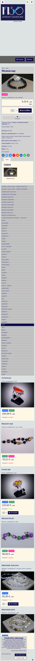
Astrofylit (5, 236)
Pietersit (4, 332)
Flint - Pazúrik (6, 246)
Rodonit (4, 340)
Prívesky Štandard (8, 210)
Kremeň (4, 278)
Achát (3, 220)
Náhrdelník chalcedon (10, 565)
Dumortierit (6, 244)
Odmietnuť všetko (20, 658)
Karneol (4, 272)
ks (6, 512)
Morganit (5, 314)
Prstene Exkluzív (7, 212)
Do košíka (25, 110)
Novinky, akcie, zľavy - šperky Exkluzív (14, 186)
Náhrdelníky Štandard (9, 194)
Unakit (4, 369)
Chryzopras (5, 265)
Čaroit (4, 241)
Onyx (3, 325)
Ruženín (4, 345)
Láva (3, 298)
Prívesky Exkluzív (7, 207)
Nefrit (4, 319)
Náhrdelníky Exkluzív (9, 192)
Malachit (5, 306)
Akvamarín (5, 223)
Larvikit (4, 296)
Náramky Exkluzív (7, 197)
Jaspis (3, 270)
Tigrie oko (5, 358)
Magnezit (5, 304)
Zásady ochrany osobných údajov (18, 650)
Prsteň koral (6, 378)
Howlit (4, 257)
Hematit (4, 254)
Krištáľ (4, 280)
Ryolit (4, 348)
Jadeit (3, 267)
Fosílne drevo (6, 251)
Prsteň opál (6, 470)
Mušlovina (5, 317)
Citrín (4, 238)
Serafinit (5, 351)
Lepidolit (5, 301)
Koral (3, 275)
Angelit (4, 231)
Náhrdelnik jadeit (8, 610)
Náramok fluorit (8, 518)
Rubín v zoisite (6, 343)
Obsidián (4, 322)
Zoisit (3, 374)
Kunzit (4, 283)
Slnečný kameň (6, 353)
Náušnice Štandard (8, 205)
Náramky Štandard (8, 199)
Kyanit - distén (6, 285)
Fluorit (4, 249)
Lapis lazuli (5, 291)
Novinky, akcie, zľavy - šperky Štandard (14, 189)
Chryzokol (5, 262)
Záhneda (4, 371)
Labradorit (5, 288)
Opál (3, 327)
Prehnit (4, 335)
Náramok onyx (7, 424)
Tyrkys (4, 366)
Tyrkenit (4, 364)
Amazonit (5, 225)
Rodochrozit (6, 338)
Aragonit (5, 233)
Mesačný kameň (7, 309)
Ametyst (4, 228)
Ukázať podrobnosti (6, 654)
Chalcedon (5, 259)
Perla (3, 330)
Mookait (4, 311)
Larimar (4, 293)
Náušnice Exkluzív (8, 202)
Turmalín (5, 361)
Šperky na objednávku (9, 215)
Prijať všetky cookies (20, 654)
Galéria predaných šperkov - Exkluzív (14, 218)
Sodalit (4, 356)
